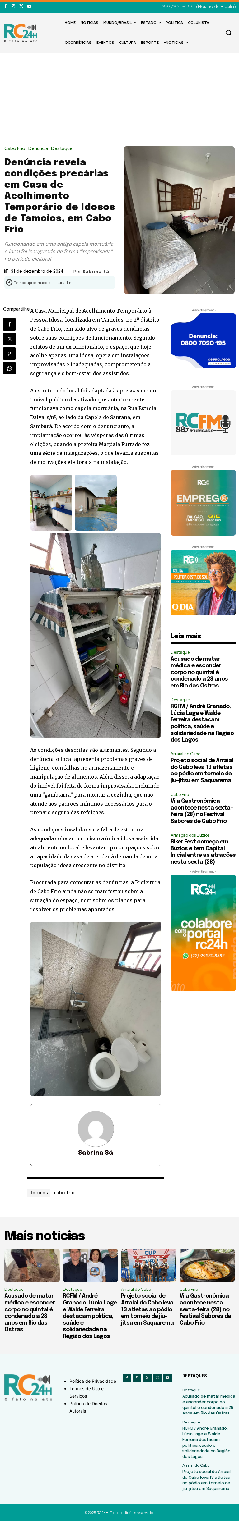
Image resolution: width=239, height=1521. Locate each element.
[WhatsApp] (9, 368)
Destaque (62, 148)
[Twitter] (21, 6)
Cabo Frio (14, 148)
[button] (228, 32)
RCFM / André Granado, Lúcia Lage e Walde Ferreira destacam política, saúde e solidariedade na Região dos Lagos (90, 1316)
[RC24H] (21, 33)
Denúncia (38, 148)
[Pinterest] (9, 353)
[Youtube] (29, 6)
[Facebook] (5, 6)
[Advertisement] (119, 99)
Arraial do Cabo (185, 753)
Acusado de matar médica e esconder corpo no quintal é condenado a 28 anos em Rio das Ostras (199, 672)
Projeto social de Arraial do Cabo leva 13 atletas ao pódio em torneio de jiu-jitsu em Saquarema (147, 1309)
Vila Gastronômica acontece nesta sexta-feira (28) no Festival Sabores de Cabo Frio (205, 1309)
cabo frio (64, 1192)
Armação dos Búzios (190, 835)
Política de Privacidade (92, 1381)
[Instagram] (13, 6)
